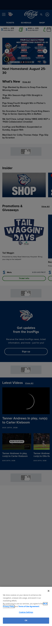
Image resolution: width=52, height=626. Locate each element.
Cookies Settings (26, 612)
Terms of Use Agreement (28, 606)
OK (26, 620)
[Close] (48, 591)
